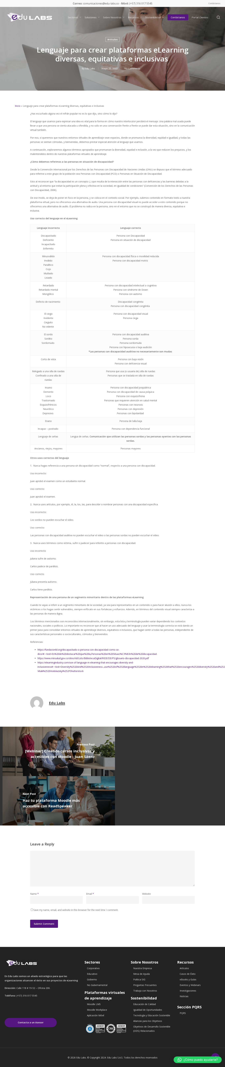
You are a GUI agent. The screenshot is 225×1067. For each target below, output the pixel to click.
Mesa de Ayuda (141, 973)
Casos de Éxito (188, 973)
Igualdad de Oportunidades (147, 1009)
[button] (198, 1059)
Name (34, 893)
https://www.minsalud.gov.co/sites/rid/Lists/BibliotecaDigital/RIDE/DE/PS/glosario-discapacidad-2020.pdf (93, 658)
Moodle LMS (94, 1004)
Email (90, 893)
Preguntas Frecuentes (145, 985)
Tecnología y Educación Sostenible (151, 1015)
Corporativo (93, 968)
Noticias (184, 996)
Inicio (17, 105)
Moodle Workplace (97, 1009)
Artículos (112, 39)
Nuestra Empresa (142, 968)
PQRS (183, 1013)
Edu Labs (90, 68)
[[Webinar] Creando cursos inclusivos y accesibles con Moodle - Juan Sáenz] (58, 751)
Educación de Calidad (144, 1004)
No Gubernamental (97, 985)
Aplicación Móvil (95, 1015)
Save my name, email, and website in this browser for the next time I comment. (75, 909)
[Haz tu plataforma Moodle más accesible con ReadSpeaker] (58, 800)
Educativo (92, 973)
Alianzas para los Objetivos (147, 1021)
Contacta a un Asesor (30, 1022)
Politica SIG (139, 979)
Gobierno (92, 979)
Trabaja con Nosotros (145, 990)
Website (146, 893)
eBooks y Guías (188, 979)
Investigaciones (188, 990)
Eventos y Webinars (190, 985)
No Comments (132, 68)
